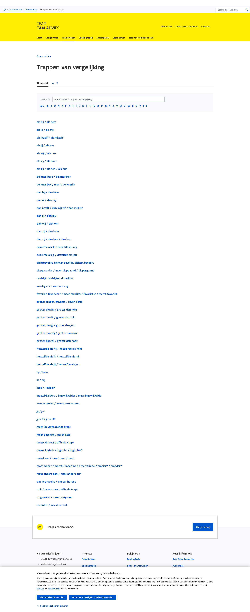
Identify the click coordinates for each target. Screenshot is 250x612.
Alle (42, 106)
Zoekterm (45, 99)
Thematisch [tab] (42, 83)
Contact (205, 26)
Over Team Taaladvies (186, 26)
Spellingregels (89, 565)
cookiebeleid (54, 588)
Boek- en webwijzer (137, 565)
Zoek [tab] (64, 83)
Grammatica (31, 9)
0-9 (145, 106)
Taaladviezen (15, 9)
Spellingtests (133, 559)
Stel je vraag (202, 527)
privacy (40, 588)
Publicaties (166, 26)
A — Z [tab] (55, 83)
